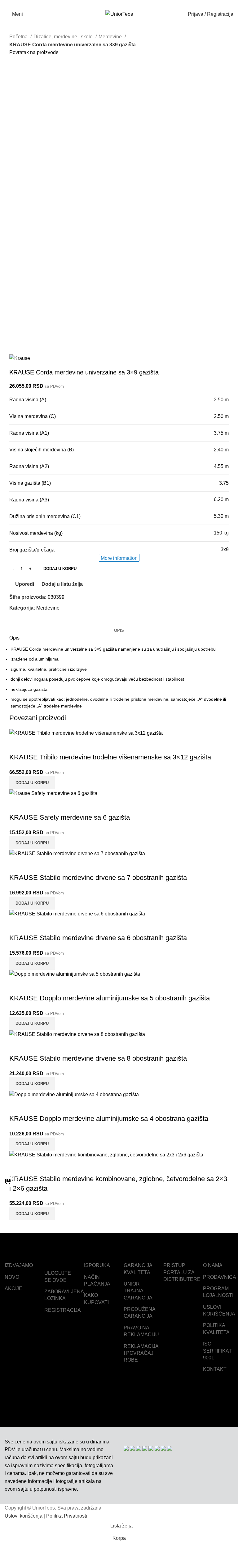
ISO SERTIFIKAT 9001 (217, 1350)
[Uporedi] (17, 745)
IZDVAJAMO (19, 1265)
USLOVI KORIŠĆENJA (219, 1310)
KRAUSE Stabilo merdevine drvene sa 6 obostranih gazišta (98, 938)
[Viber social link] (133, 4)
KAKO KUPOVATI (96, 1299)
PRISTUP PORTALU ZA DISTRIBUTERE (182, 1272)
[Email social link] (112, 4)
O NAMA (213, 1265)
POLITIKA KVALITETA (216, 1329)
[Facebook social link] (104, 4)
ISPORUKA (97, 1265)
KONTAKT (215, 1369)
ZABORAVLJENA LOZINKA (64, 1295)
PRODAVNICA (219, 1277)
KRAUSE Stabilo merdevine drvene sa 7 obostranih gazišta (98, 877)
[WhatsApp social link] (126, 4)
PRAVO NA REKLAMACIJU (141, 1331)
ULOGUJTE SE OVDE (57, 1276)
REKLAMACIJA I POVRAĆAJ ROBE (141, 1353)
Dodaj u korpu (60, 568)
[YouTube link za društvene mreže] (228, 1411)
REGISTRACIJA (62, 1310)
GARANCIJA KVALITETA (138, 1269)
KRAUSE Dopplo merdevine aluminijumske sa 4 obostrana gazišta (108, 1118)
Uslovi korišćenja (23, 1516)
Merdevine (48, 607)
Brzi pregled (34, 745)
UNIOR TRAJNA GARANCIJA (138, 1290)
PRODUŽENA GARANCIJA (139, 1313)
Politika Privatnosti (66, 1516)
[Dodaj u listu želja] (50, 745)
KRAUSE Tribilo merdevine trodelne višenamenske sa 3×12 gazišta (110, 757)
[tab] (119, 630)
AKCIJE (13, 1288)
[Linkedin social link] (119, 4)
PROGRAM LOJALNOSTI (218, 1292)
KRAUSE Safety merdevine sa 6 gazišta (69, 817)
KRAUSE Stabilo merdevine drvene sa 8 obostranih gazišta (98, 1058)
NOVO (12, 1277)
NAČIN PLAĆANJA (97, 1280)
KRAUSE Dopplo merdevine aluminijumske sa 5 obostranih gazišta (109, 998)
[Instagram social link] (219, 1411)
